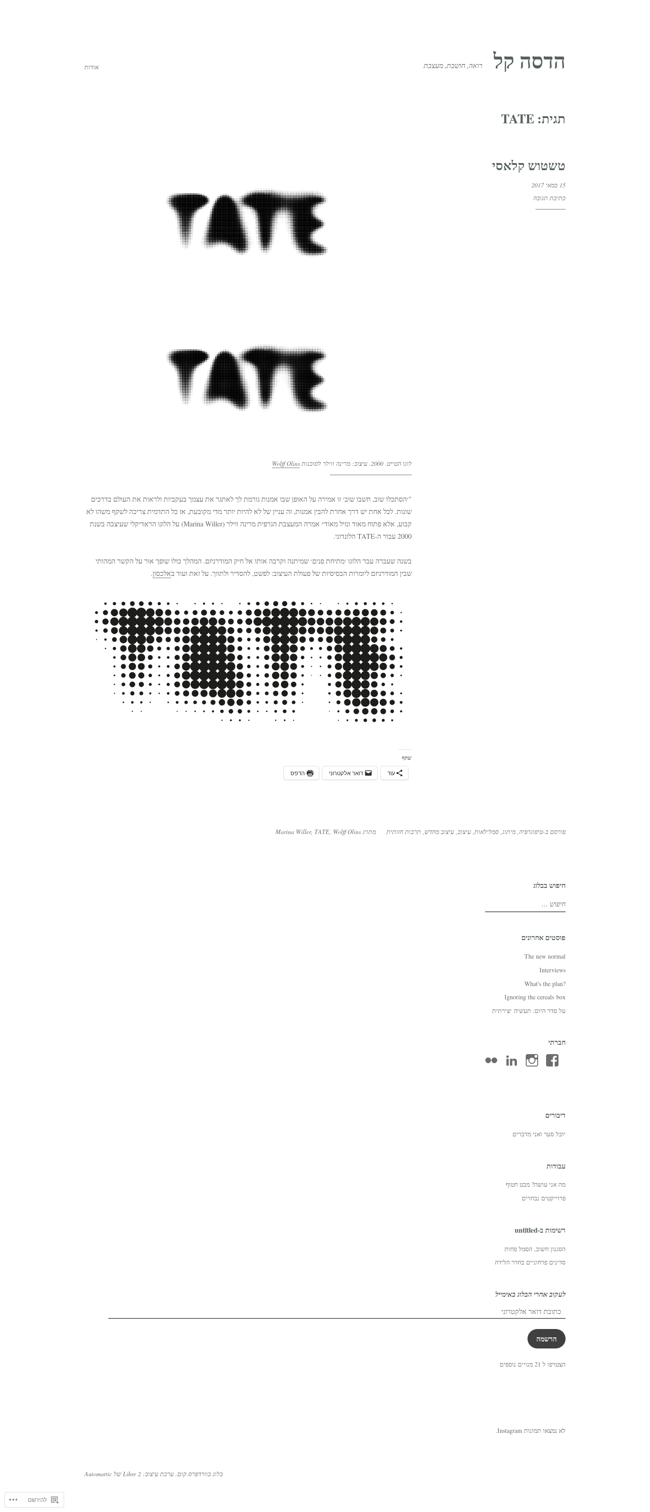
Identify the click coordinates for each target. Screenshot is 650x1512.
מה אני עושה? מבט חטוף (536, 1184)
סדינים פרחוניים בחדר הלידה (530, 1262)
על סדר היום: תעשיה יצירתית (529, 1010)
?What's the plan (545, 983)
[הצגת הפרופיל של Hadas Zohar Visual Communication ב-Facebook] (553, 1060)
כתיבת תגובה (549, 198)
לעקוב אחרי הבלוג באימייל (530, 1294)
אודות (91, 67)
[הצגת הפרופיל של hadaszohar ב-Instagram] (533, 1060)
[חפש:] (526, 904)
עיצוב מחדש (439, 831)
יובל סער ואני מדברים (539, 1134)
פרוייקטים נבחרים (544, 1198)
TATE (321, 831)
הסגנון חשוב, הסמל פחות (535, 1249)
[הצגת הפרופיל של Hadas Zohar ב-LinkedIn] (513, 1060)
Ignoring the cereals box (535, 997)
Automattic (98, 1474)
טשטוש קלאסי (529, 165)
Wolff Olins (286, 463)
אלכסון (162, 573)
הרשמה (546, 1338)
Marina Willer (293, 831)
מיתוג (509, 831)
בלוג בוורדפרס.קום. (199, 1474)
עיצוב (464, 831)
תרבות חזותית (403, 831)
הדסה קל (529, 60)
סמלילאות (486, 831)
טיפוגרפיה (531, 831)
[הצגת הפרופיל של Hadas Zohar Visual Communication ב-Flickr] (492, 1060)
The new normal (545, 956)
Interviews (552, 970)
